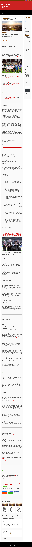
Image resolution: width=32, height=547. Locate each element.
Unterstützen (4, 13)
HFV (20, 111)
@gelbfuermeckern (12, 97)
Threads (3, 484)
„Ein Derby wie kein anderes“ (16, 83)
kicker (7, 439)
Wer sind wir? (10, 13)
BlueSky (28, 0)
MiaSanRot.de (12, 400)
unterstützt (10, 476)
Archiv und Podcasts (21, 11)
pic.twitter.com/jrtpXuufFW (7, 460)
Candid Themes (24, 545)
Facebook (26, 0)
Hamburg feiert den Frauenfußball (9, 84)
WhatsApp (7, 484)
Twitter (3, 458)
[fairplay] (12, 92)
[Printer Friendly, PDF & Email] (4, 487)
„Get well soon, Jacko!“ (16, 170)
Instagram (25, 0)
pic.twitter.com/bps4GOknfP (8, 98)
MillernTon (5, 5)
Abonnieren (27, 90)
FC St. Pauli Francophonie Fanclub (8, 82)
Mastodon (30, 0)
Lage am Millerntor (13, 11)
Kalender (15, 13)
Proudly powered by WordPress (9, 545)
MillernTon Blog (6, 11)
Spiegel (6, 377)
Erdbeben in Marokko (16, 434)
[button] (5, 491)
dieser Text (19, 296)
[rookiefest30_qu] (27, 59)
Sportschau (4, 85)
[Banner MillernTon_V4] (12, 314)
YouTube (27, 0)
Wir (15, 475)
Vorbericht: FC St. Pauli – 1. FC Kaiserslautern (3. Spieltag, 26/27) (28, 47)
